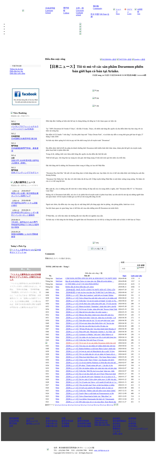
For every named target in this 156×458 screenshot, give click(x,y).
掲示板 (96, 6)
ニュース (30, 418)
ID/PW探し (133, 426)
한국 (92, 14)
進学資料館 (14, 418)
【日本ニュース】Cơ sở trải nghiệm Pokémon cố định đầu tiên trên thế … (91, 363)
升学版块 (65, 423)
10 (110, 405)
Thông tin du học (101, 420)
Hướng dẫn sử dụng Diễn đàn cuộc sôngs (79, 287)
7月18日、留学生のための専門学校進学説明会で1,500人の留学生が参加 (25, 224)
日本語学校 (50, 8)
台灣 (79, 418)
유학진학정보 (51, 421)
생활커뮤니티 (51, 426)
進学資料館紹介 (119, 421)
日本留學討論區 (84, 423)
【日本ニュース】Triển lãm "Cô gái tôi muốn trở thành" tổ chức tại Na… (91, 301)
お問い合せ (117, 434)
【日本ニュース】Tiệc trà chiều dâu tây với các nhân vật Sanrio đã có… (91, 354)
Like (140, 276)
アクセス (117, 431)
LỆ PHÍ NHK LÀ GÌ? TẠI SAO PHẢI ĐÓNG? (82, 284)
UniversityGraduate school (80, 13)
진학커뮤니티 (51, 423)
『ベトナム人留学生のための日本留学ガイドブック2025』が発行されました (25, 277)
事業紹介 (117, 428)
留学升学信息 (67, 421)
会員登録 (132, 418)
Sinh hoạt (59, 278)
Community (97, 8)
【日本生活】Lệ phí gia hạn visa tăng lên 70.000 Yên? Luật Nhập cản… (90, 292)
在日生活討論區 (84, 426)
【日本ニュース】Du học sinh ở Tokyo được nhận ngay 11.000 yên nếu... (91, 379)
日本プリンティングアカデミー (25, 173)
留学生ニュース (33, 423)
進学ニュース (32, 421)
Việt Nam (103, 14)
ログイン (132, 421)
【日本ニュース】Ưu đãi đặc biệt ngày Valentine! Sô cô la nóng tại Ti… (91, 377)
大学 (11, 426)
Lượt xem (134, 276)
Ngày (124, 276)
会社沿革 (117, 426)
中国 (97, 14)
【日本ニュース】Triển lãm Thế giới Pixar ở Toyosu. (84, 340)
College (66, 13)
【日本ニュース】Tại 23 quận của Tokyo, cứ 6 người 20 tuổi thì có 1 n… (91, 382)
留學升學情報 (83, 421)
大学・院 (80, 8)
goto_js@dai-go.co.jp (101, 450)
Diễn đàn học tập (101, 422)
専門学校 (13, 423)
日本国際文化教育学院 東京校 (24, 139)
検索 (140, 265)
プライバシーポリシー (138, 428)
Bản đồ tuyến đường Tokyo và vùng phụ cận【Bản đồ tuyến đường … (89, 281)
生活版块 (65, 426)
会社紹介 (117, 418)
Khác (57, 287)
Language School (49, 12)
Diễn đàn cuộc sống (102, 425)
